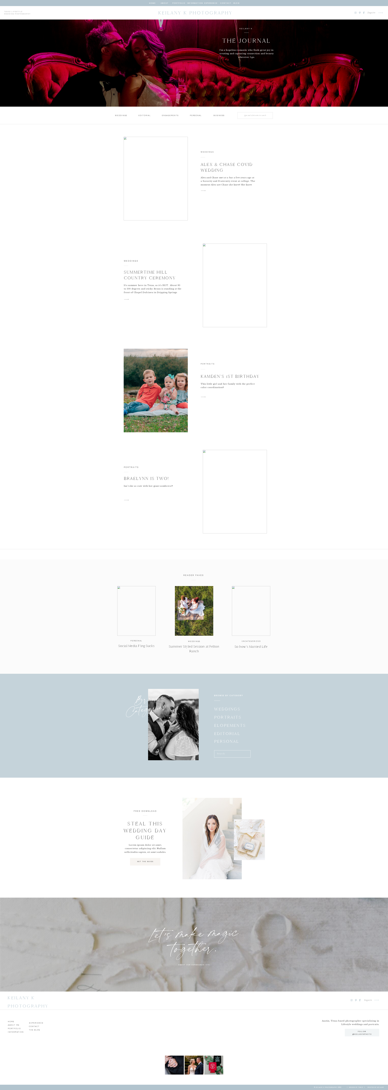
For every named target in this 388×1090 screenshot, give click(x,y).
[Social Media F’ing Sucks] (136, 611)
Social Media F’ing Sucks (136, 646)
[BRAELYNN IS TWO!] (235, 491)
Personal (136, 641)
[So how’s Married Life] (251, 611)
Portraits (208, 364)
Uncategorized (251, 641)
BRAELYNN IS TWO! (146, 478)
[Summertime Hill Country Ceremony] (235, 285)
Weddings (207, 152)
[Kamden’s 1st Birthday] (156, 390)
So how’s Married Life (251, 647)
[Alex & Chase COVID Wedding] (156, 178)
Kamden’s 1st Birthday (230, 376)
